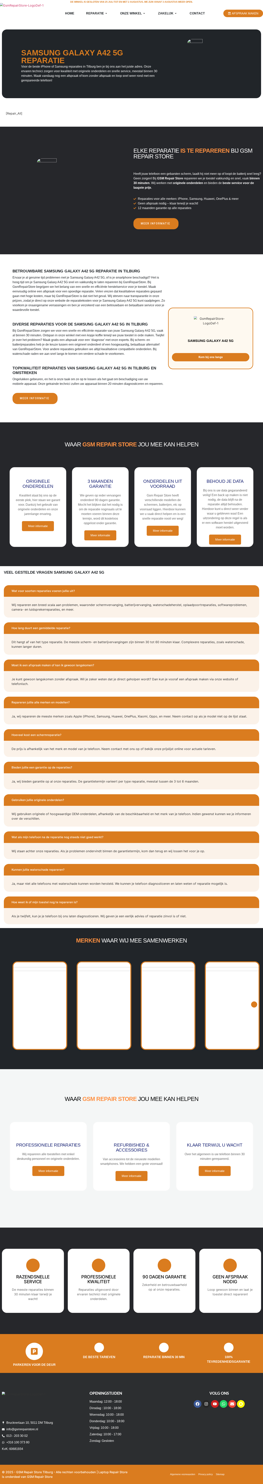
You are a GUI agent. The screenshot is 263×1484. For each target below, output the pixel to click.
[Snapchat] (241, 1404)
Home (69, 13)
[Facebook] (197, 1404)
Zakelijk (165, 13)
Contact (197, 13)
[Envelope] (232, 1404)
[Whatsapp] (223, 1404)
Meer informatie (155, 223)
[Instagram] (206, 1404)
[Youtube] (215, 1404)
